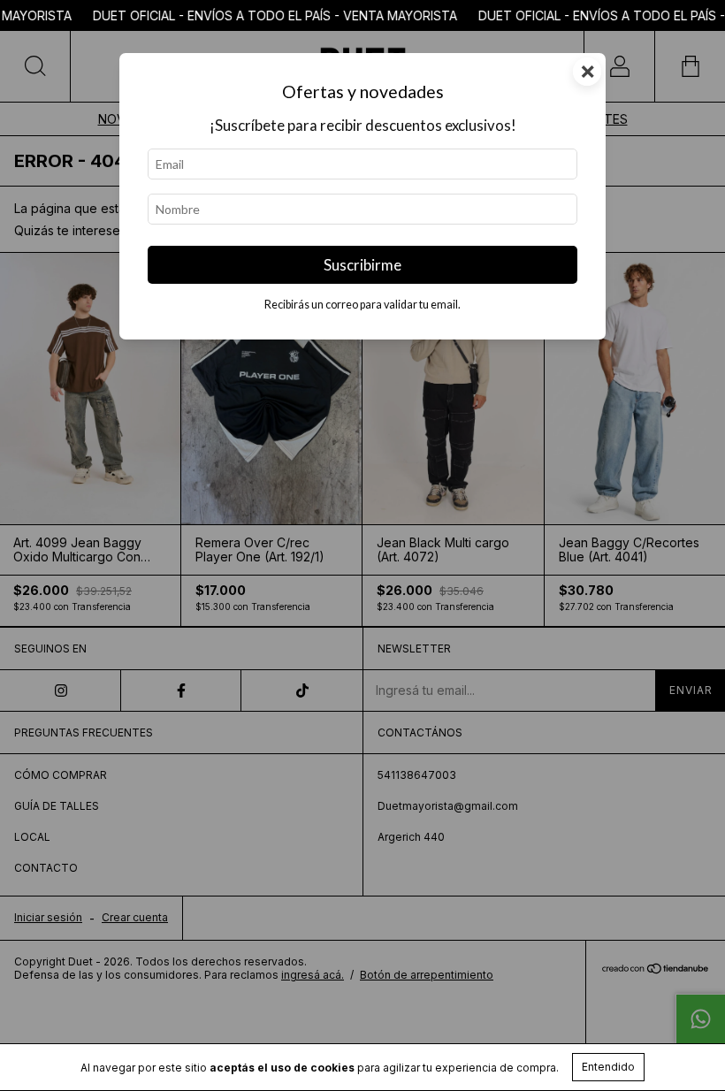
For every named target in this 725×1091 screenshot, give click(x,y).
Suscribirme (362, 265)
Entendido (608, 1066)
